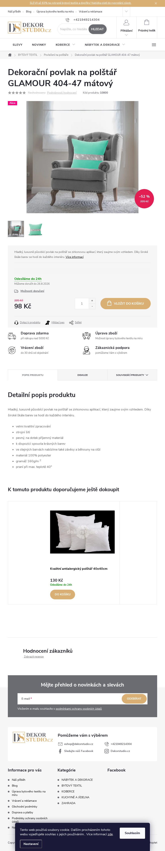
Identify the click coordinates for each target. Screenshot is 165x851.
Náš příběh (14, 11)
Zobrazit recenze (34, 657)
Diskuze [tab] (82, 375)
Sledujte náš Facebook (78, 751)
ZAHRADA (68, 803)
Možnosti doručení (32, 291)
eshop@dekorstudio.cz (78, 744)
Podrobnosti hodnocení (61, 93)
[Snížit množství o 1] (92, 306)
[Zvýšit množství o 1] (92, 301)
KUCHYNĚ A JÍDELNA (75, 797)
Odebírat (134, 699)
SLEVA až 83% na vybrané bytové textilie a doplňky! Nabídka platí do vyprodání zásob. (80, 3)
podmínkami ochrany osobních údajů (79, 709)
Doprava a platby (22, 812)
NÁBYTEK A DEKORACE (77, 780)
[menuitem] (17, 45)
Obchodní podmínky (24, 807)
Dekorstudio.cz (120, 751)
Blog (28, 11)
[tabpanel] (82, 552)
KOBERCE (68, 791)
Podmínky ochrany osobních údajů (29, 820)
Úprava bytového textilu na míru (55, 11)
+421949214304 (121, 744)
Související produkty (130, 375)
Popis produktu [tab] (32, 375)
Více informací (75, 257)
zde (110, 834)
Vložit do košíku (129, 303)
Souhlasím (132, 833)
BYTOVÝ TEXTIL (72, 785)
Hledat (97, 29)
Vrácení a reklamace (90, 11)
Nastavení (31, 844)
